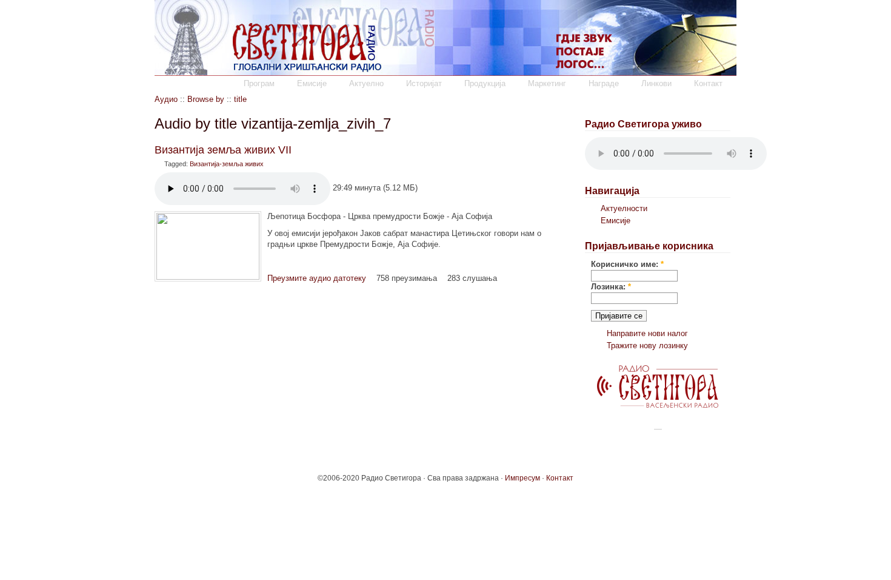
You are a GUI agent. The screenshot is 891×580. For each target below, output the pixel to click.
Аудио (166, 99)
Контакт (708, 83)
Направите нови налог (647, 333)
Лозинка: (611, 286)
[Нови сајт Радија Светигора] (657, 405)
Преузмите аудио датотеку (316, 278)
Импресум (522, 478)
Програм (259, 83)
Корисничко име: (627, 264)
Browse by (205, 99)
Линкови (656, 83)
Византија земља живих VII (223, 150)
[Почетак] (445, 73)
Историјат (424, 83)
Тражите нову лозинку (647, 345)
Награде (604, 83)
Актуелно (366, 83)
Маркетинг (547, 83)
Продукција (485, 83)
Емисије (312, 83)
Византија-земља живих (227, 163)
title (240, 99)
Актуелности (624, 208)
